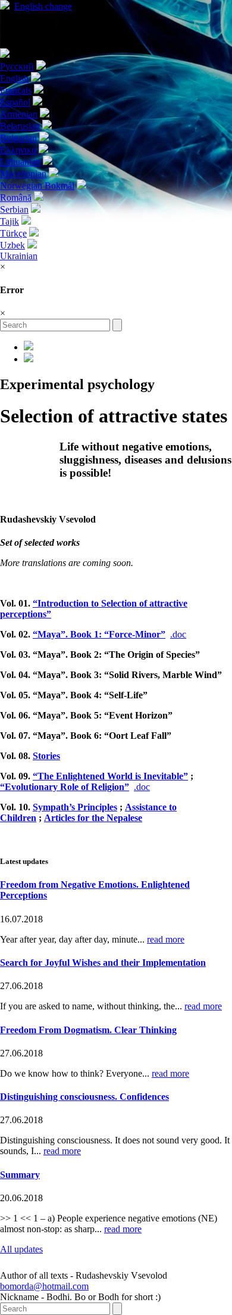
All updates (21, 1249)
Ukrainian (18, 256)
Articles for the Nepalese (93, 818)
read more (165, 939)
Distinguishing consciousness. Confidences (84, 1097)
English (43, 6)
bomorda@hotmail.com (44, 1286)
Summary (20, 1175)
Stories (46, 756)
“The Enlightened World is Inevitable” (110, 776)
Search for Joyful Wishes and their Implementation (103, 963)
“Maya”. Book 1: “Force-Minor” (99, 634)
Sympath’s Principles (75, 807)
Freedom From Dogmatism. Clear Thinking (88, 1030)
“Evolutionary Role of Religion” (64, 787)
